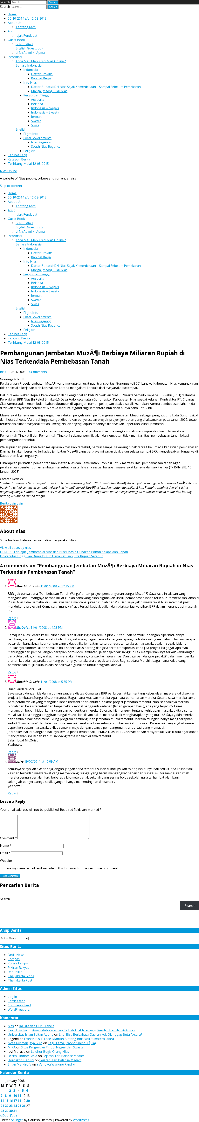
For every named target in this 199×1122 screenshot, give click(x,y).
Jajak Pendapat (26, 35)
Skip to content (11, 186)
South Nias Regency (45, 146)
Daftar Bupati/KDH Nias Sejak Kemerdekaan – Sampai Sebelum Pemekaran (86, 87)
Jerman (36, 116)
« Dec (4, 1115)
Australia (37, 99)
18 (19, 1101)
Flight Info (30, 134)
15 (6, 1101)
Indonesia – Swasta (45, 112)
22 (6, 1106)
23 (11, 1106)
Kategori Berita (19, 159)
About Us (14, 23)
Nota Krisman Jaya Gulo (25, 1043)
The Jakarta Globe (21, 976)
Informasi (15, 57)
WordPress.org (19, 1009)
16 (11, 1101)
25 (19, 1106)
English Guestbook (29, 48)
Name (5, 845)
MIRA (12, 1047)
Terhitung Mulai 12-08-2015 (28, 163)
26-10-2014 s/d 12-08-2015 (27, 18)
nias (3, 372)
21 (2, 1106)
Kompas (14, 959)
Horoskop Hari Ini (21, 1060)
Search (5, 2)
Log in (12, 997)
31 (15, 1111)
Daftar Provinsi (42, 74)
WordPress (81, 1120)
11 (19, 1095)
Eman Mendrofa (19, 1064)
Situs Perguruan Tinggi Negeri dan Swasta (52, 1047)
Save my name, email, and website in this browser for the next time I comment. (62, 868)
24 (15, 1106)
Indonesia (30, 70)
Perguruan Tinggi (36, 95)
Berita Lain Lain (11, 503)
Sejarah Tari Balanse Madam (64, 1056)
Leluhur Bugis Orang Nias (50, 1051)
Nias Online (8, 171)
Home (12, 14)
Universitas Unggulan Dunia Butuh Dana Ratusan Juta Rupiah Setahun (51, 556)
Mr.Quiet (23, 627)
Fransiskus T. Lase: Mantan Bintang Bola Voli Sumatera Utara (69, 1039)
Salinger (17, 1120)
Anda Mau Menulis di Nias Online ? (41, 61)
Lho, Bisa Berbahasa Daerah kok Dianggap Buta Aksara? (100, 1034)
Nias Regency (41, 142)
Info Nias (30, 82)
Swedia (36, 121)
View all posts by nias (17, 547)
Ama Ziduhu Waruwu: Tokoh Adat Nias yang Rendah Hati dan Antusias (83, 1030)
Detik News (16, 955)
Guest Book (16, 40)
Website (6, 860)
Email (5, 853)
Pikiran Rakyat (18, 967)
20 (28, 1101)
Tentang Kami (26, 27)
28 (2, 1111)
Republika (15, 972)
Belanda (37, 104)
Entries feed (16, 1001)
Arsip (11, 31)
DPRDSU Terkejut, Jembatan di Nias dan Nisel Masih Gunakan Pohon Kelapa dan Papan (64, 552)
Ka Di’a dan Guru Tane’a (36, 1026)
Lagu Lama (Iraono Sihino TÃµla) (72, 1043)
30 (11, 1111)
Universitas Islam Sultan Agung (30, 1034)
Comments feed (19, 1005)
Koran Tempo (18, 963)
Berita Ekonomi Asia (22, 1056)
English (21, 129)
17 (15, 1101)
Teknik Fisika (17, 1030)
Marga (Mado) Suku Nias (49, 91)
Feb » (14, 1115)
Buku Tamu (24, 44)
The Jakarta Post (20, 980)
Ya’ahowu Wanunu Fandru (56, 1064)
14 (2, 1101)
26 (23, 1106)
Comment (8, 838)
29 (6, 1111)
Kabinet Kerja (41, 78)
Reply (12, 618)
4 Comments (38, 372)
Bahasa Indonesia (29, 65)
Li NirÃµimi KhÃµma (30, 52)
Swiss (35, 125)
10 (15, 1095)
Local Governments (37, 138)
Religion (29, 151)
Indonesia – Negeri (45, 108)
